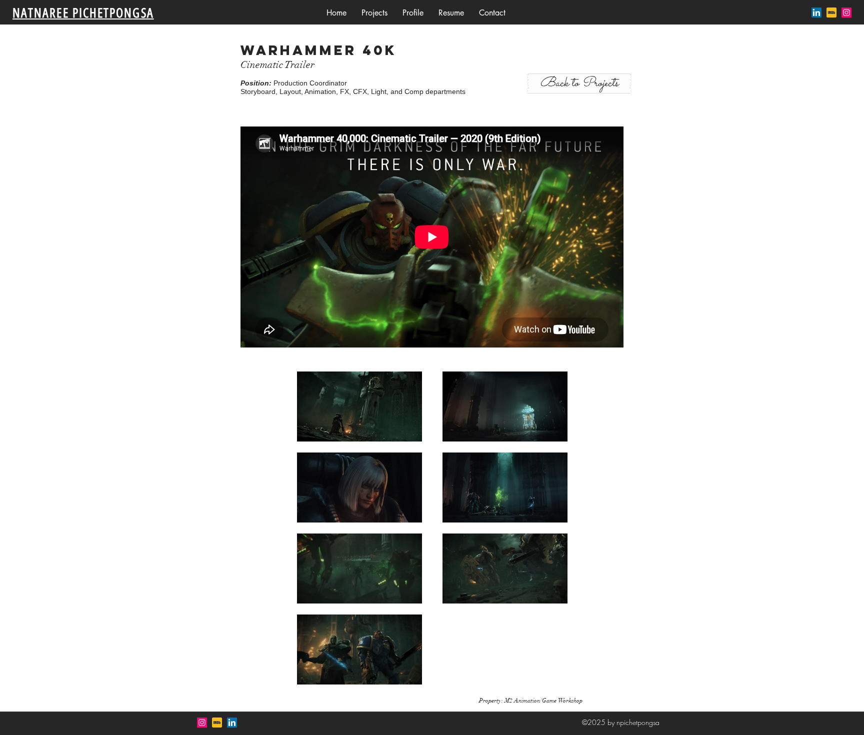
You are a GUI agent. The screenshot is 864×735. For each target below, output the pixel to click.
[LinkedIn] (817, 13)
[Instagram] (847, 13)
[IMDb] (831, 13)
